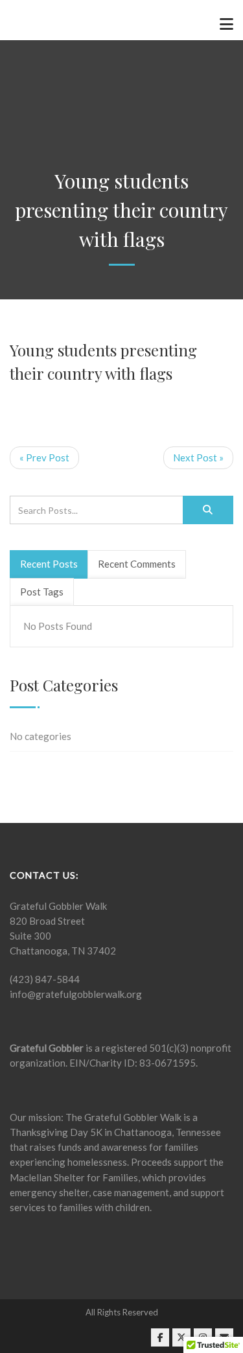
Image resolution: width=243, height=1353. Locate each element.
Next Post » (198, 457)
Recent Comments (137, 564)
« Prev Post (44, 457)
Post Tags (42, 591)
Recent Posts (49, 564)
